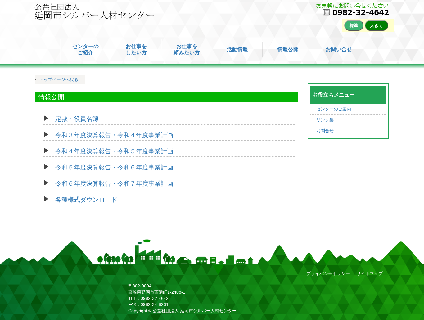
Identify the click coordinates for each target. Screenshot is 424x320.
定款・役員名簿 (77, 118)
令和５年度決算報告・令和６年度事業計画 (114, 166)
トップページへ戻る (58, 79)
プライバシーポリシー (328, 273)
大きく (376, 25)
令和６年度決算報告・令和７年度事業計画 (114, 182)
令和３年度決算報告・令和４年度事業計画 (114, 134)
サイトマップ (370, 273)
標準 (354, 25)
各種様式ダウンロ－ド (86, 198)
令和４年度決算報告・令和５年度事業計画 (114, 150)
